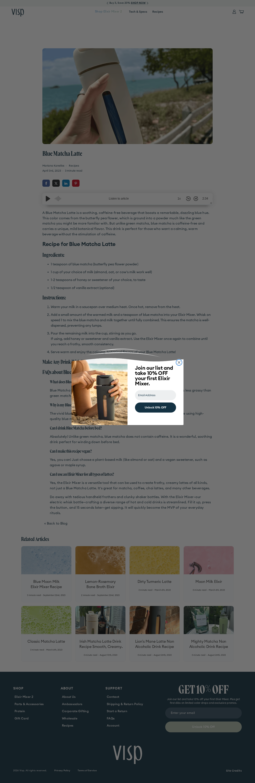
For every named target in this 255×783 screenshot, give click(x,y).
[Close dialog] (179, 362)
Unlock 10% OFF (155, 407)
